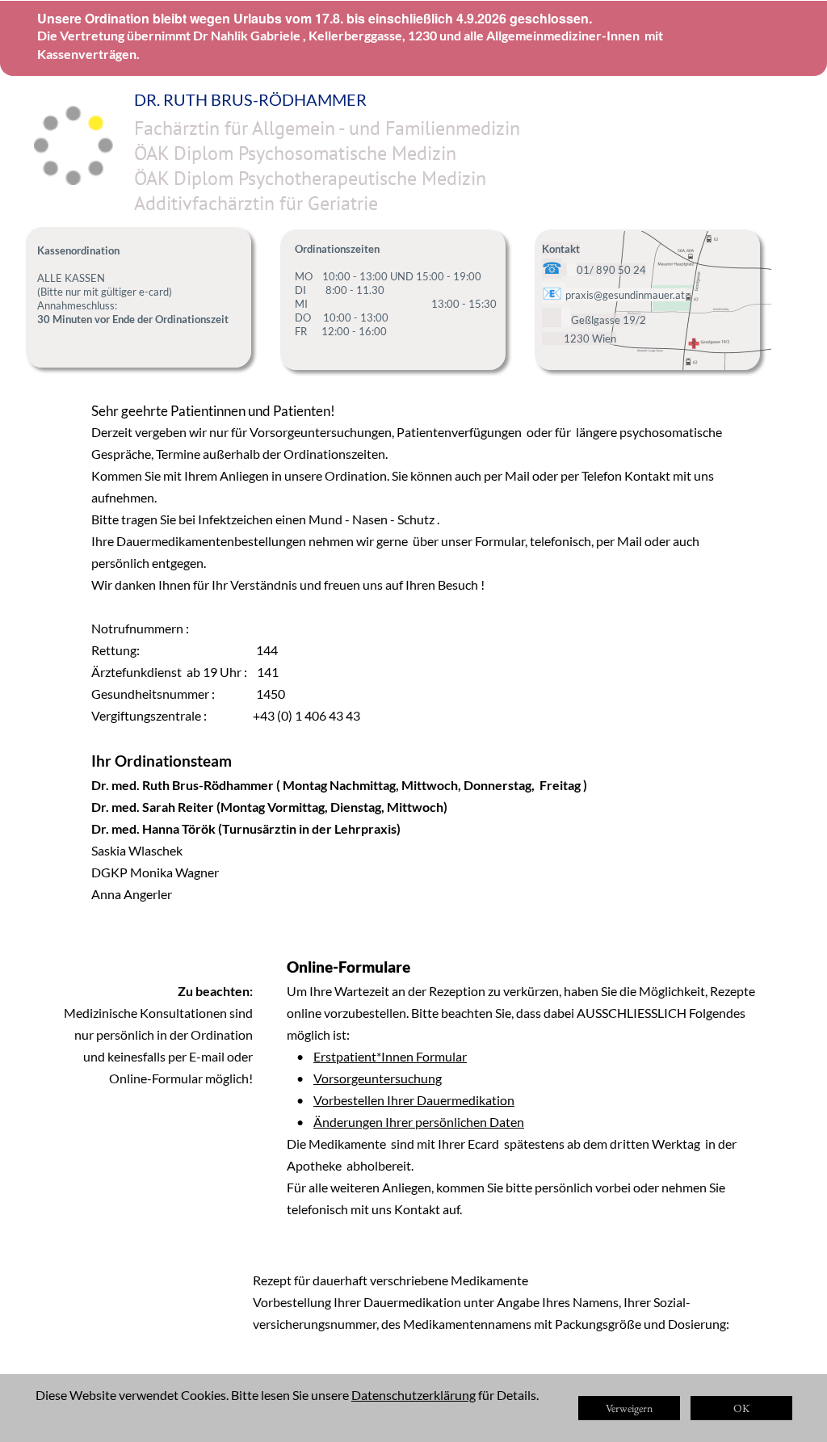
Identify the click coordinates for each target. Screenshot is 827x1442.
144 (267, 650)
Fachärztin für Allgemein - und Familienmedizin (327, 128)
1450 (270, 693)
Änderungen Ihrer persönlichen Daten (418, 1121)
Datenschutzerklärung (413, 1394)
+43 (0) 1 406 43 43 (308, 715)
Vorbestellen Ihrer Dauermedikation (413, 1100)
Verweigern (629, 1408)
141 (268, 671)
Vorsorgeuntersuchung (377, 1078)
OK (741, 1408)
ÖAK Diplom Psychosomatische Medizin (295, 153)
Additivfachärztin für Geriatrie (256, 203)
